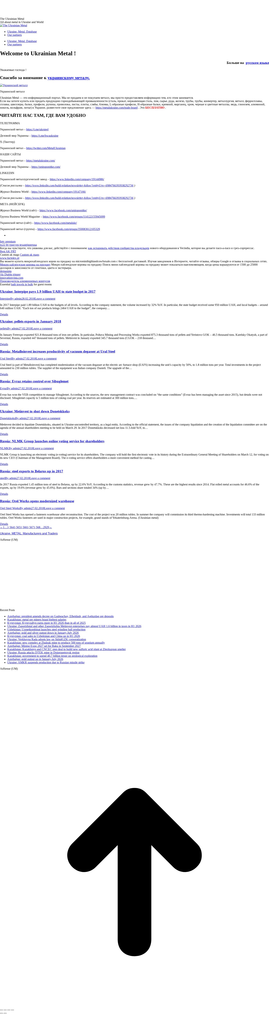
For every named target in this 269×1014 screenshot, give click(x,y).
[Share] (5, 1010)
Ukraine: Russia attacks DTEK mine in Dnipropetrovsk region (43, 652)
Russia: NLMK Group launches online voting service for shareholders (52, 441)
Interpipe (5, 298)
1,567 (30, 527)
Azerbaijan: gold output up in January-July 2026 (35, 659)
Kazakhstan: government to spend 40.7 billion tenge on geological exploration (52, 655)
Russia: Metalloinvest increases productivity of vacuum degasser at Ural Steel (57, 351)
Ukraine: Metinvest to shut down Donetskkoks (35, 411)
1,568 (37, 527)
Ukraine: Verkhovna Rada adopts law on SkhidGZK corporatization (46, 639)
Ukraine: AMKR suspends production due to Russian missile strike (46, 662)
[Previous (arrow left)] (1, 1013)
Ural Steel (6, 358)
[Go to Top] (134, 1005)
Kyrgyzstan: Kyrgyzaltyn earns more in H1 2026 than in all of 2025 (46, 622)
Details (4, 314)
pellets (3, 328)
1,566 (23, 527)
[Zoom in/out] (12, 1010)
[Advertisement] (66, 8)
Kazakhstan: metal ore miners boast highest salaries (36, 619)
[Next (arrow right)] (5, 1013)
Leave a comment (45, 298)
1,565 (17, 527)
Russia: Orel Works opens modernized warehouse (37, 501)
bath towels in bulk (22, 284)
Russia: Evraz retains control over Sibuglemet (34, 381)
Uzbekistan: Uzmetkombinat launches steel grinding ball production (46, 629)
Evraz (3, 388)
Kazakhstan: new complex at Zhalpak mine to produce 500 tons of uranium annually (56, 642)
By (16, 298)
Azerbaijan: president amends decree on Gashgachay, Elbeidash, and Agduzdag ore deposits (60, 616)
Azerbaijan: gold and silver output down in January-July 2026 (43, 632)
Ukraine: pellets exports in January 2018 (30, 321)
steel (2, 478)
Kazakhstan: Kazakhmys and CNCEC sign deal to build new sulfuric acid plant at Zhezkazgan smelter (66, 649)
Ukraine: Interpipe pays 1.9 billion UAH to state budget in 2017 (48, 291)
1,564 (10, 527)
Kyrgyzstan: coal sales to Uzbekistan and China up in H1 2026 (43, 636)
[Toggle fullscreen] (8, 1010)
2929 (46, 527)
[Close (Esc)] (1, 1010)
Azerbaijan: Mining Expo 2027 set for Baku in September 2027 (44, 645)
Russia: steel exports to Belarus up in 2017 (31, 471)
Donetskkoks (7, 418)
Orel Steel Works (10, 508)
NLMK (4, 448)
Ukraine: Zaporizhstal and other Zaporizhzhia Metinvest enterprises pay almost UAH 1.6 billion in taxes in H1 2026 (74, 626)
